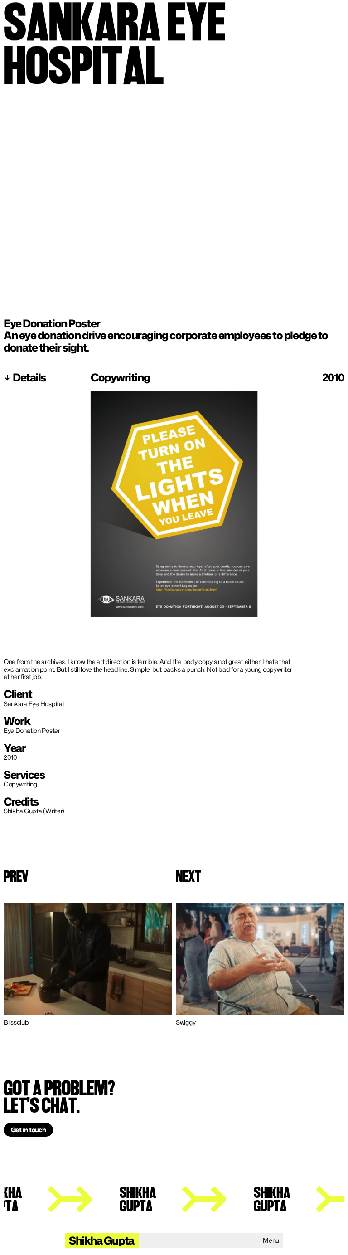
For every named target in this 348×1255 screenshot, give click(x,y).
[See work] (88, 959)
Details (29, 377)
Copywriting (121, 377)
